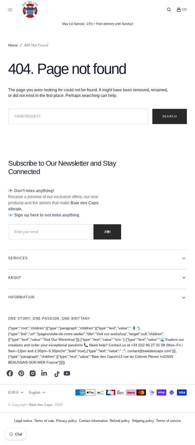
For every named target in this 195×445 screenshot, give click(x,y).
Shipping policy (143, 421)
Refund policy (120, 421)
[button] (169, 9)
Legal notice (23, 421)
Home (13, 45)
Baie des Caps (41, 405)
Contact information (93, 421)
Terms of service (168, 421)
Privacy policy (66, 421)
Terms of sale (44, 421)
